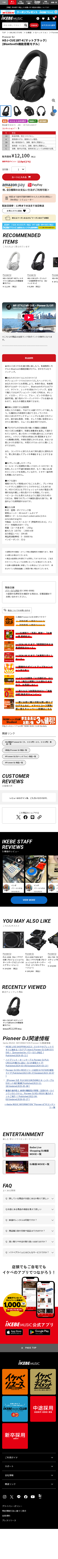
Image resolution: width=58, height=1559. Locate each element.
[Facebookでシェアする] (25, 817)
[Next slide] (55, 111)
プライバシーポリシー (12, 1506)
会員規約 (6, 1516)
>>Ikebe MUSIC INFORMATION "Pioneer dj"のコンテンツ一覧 (30, 1106)
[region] (29, 1014)
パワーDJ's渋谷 (12, 591)
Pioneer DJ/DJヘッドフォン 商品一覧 (21, 756)
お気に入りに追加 (14, 210)
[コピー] (39, 817)
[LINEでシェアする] (32, 817)
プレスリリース (9, 1520)
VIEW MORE (29, 900)
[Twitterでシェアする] (18, 817)
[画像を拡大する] (53, 100)
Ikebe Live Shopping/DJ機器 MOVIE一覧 (39, 1151)
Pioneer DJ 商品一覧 (14, 762)
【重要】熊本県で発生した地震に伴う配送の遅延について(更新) (29, 7)
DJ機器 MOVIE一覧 (39, 1164)
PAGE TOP (31, 1348)
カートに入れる (19, 177)
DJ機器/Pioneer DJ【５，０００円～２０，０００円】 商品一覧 (29, 743)
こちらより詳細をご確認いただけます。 (31, 1256)
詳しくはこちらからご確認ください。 (29, 1235)
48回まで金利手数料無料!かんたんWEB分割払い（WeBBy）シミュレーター (30, 198)
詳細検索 (34, 25)
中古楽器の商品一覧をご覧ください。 (29, 1224)
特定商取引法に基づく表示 (14, 1511)
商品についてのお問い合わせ (19, 610)
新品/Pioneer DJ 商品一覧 (16, 750)
